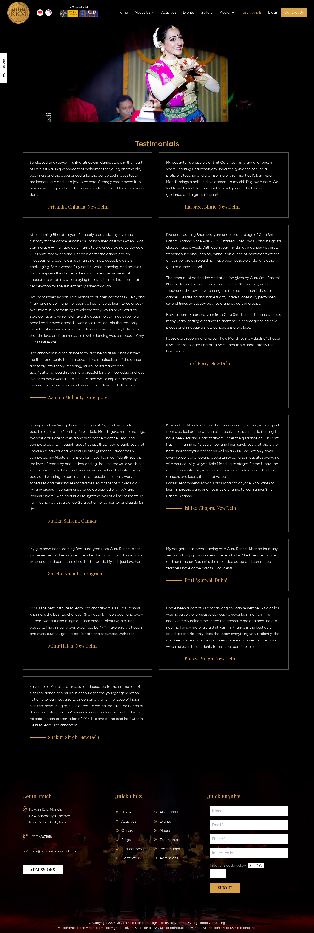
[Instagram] (48, 12)
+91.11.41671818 (41, 837)
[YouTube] (40, 12)
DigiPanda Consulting (209, 923)
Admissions (4, 67)
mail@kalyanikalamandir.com (54, 851)
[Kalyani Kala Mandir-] (18, 12)
